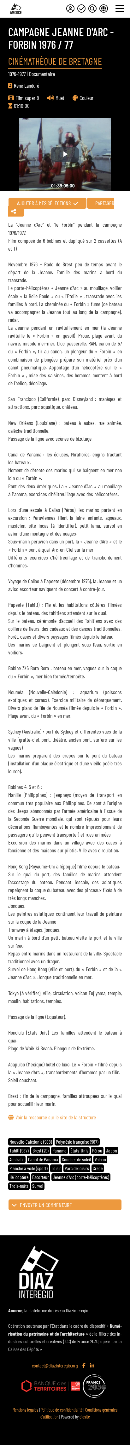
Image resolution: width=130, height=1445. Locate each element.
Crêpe (98, 1168)
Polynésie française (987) (77, 1142)
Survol (37, 1186)
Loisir (56, 1168)
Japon (111, 1150)
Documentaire (42, 73)
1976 (12, 73)
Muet (60, 97)
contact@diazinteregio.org (55, 1365)
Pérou (97, 1150)
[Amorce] (15, 9)
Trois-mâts (18, 1186)
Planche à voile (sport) (28, 1168)
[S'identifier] (70, 8)
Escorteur (40, 1177)
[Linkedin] (93, 1365)
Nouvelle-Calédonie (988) (30, 1142)
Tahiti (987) (19, 1150)
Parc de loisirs (77, 1168)
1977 (22, 73)
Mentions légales (25, 1410)
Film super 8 (27, 97)
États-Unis (79, 1150)
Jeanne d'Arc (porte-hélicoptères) (81, 1177)
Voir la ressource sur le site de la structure (55, 1117)
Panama (59, 1150)
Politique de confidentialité (62, 1410)
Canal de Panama (43, 1159)
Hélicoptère (18, 1177)
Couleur (86, 97)
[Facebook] (84, 1365)
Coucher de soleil (76, 1159)
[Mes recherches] (92, 8)
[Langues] (103, 8)
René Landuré (26, 85)
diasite (85, 1416)
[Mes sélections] (81, 8)
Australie (16, 1159)
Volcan (100, 1159)
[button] (65, 1204)
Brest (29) (40, 1150)
